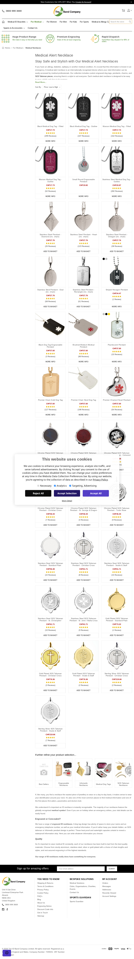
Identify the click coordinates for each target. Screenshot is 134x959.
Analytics (62, 485)
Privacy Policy (43, 890)
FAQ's (39, 896)
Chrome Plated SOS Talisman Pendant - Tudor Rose (117, 509)
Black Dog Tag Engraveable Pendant (50, 346)
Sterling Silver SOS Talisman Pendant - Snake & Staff (50, 730)
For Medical (36, 22)
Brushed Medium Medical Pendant (83, 346)
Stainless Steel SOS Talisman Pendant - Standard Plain (50, 564)
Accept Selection (67, 493)
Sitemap (40, 916)
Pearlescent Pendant (117, 345)
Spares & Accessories (13, 28)
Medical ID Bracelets (17, 22)
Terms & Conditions (45, 886)
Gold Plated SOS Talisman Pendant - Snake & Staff (83, 674)
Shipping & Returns (45, 883)
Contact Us (32, 28)
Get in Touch (42, 913)
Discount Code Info (45, 909)
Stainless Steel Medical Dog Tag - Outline (116, 180)
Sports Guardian (76, 901)
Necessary (45, 485)
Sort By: (38, 87)
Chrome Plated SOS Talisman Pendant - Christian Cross (50, 509)
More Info (50, 141)
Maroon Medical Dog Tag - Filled (117, 126)
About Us (41, 903)
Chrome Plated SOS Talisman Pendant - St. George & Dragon (83, 509)
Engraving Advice (44, 906)
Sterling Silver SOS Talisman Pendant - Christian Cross (117, 674)
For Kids (73, 22)
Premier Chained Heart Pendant (116, 400)
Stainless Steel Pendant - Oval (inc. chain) (50, 291)
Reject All (38, 493)
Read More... (40, 82)
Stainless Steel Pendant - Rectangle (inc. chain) (83, 291)
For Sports (84, 22)
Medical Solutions (77, 883)
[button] (50, 134)
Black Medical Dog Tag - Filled (50, 126)
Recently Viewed (109, 893)
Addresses (106, 890)
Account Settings (109, 896)
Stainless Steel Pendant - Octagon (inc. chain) (117, 235)
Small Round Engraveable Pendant (83, 180)
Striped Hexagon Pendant (117, 290)
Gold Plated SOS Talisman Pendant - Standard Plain (116, 619)
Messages (106, 886)
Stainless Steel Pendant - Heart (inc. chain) (83, 235)
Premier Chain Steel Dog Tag (83, 400)
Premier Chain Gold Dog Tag (50, 400)
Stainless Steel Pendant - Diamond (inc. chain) (50, 235)
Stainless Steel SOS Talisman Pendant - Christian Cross (83, 564)
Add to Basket (50, 251)
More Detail (67, 500)
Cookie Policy (42, 893)
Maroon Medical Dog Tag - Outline (50, 180)
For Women (52, 22)
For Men (63, 22)
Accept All (96, 493)
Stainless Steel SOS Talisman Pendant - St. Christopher (50, 619)
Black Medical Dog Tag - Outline (83, 126)
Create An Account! (83, 2)
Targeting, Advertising (84, 485)
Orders (105, 883)
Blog (39, 899)
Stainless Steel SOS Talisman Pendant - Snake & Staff (116, 564)
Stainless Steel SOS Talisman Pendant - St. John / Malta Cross (84, 619)
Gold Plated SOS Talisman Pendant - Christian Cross (50, 674)
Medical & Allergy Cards (102, 22)
